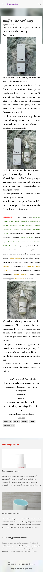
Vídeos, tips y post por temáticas (14, 537)
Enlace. (6, 371)
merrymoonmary (27, 569)
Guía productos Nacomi (10, 471)
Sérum (32, 422)
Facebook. (21, 394)
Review (16, 422)
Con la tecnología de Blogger (23, 563)
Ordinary (7, 422)
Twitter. (21, 398)
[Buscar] (39, 4)
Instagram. (21, 391)
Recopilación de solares (11, 513)
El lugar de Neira (12, 4)
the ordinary (9, 426)
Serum (24, 422)
